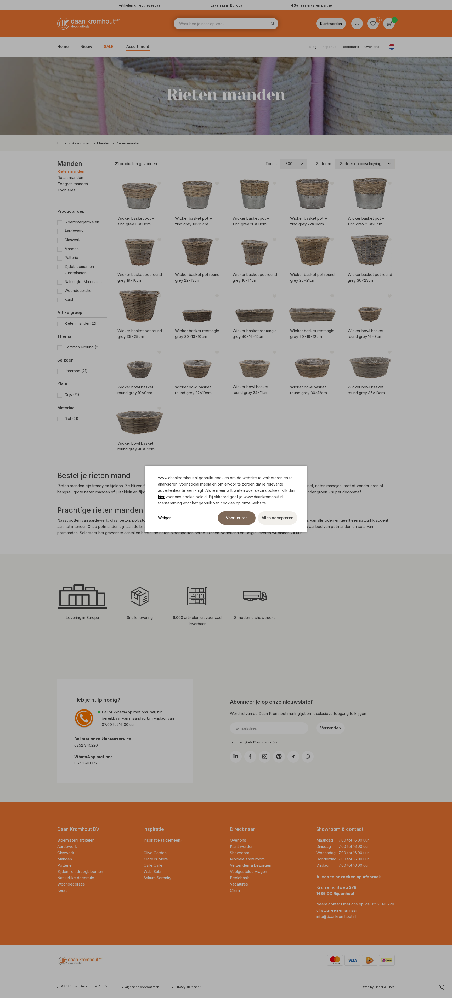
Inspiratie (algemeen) (163, 840)
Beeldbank (350, 46)
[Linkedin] (236, 757)
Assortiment (137, 46)
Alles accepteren (277, 517)
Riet (71, 418)
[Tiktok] (293, 757)
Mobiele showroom (247, 858)
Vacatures (239, 884)
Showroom (239, 852)
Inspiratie (329, 46)
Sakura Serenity (157, 877)
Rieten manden (70, 171)
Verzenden (330, 727)
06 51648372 (86, 762)
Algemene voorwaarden (142, 987)
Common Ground (83, 347)
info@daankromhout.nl (336, 916)
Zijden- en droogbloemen (80, 871)
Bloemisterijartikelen (82, 222)
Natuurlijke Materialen (83, 281)
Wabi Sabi (152, 871)
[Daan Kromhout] (88, 24)
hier (161, 496)
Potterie (71, 257)
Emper (378, 987)
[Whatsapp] (441, 987)
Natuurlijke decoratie (76, 877)
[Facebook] (250, 757)
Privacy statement (188, 987)
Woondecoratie (78, 290)
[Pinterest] (279, 757)
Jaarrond (76, 371)
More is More (156, 858)
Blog (313, 46)
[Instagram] (264, 757)
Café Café (153, 865)
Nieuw (86, 46)
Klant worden (331, 23)
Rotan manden (70, 177)
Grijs (72, 394)
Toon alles (66, 190)
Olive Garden (155, 852)
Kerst (69, 299)
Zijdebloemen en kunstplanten (79, 269)
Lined (391, 987)
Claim (235, 890)
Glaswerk (73, 240)
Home (63, 46)
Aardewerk (74, 231)
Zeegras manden (72, 183)
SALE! (109, 46)
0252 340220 (86, 745)
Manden (72, 248)
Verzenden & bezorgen (250, 865)
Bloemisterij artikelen (76, 840)
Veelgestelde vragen (248, 871)
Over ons (371, 46)
